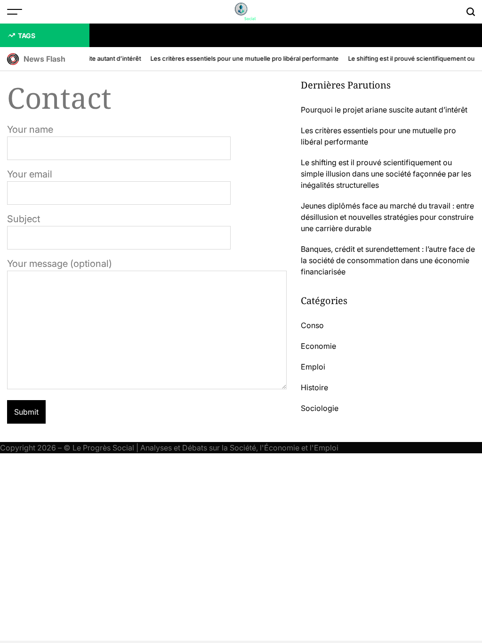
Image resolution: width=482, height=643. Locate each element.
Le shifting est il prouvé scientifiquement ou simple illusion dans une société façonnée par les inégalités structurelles (386, 174)
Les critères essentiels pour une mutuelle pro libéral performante (242, 58)
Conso (312, 325)
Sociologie (319, 408)
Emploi (313, 366)
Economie (318, 346)
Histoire (314, 387)
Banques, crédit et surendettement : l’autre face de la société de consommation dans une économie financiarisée (388, 260)
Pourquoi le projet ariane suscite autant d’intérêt (384, 109)
